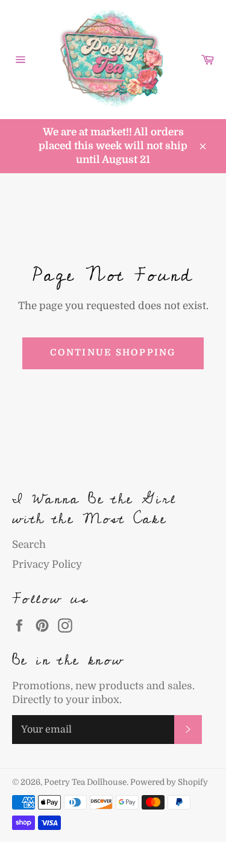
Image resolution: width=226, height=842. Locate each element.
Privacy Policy (47, 564)
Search (29, 544)
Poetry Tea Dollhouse (85, 782)
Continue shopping (112, 353)
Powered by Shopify (169, 782)
